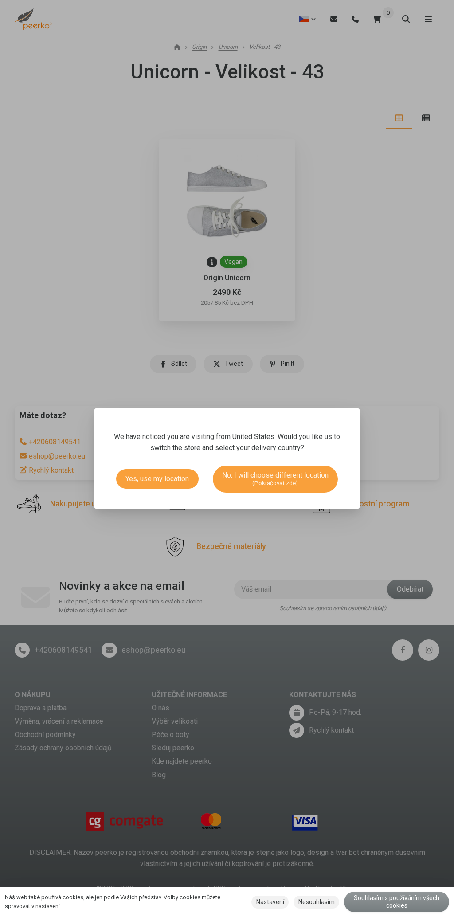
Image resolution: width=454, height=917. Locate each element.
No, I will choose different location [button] (275, 478)
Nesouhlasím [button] (316, 901)
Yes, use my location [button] (157, 478)
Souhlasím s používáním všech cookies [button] (396, 901)
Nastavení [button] (270, 901)
